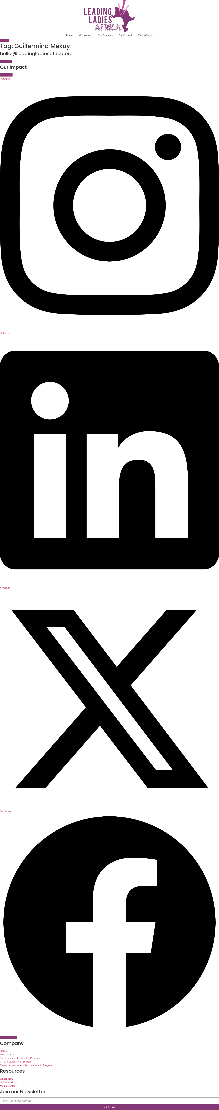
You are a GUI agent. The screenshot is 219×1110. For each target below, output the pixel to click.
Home (69, 35)
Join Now (109, 1106)
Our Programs (105, 35)
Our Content (125, 35)
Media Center (145, 35)
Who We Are (85, 35)
